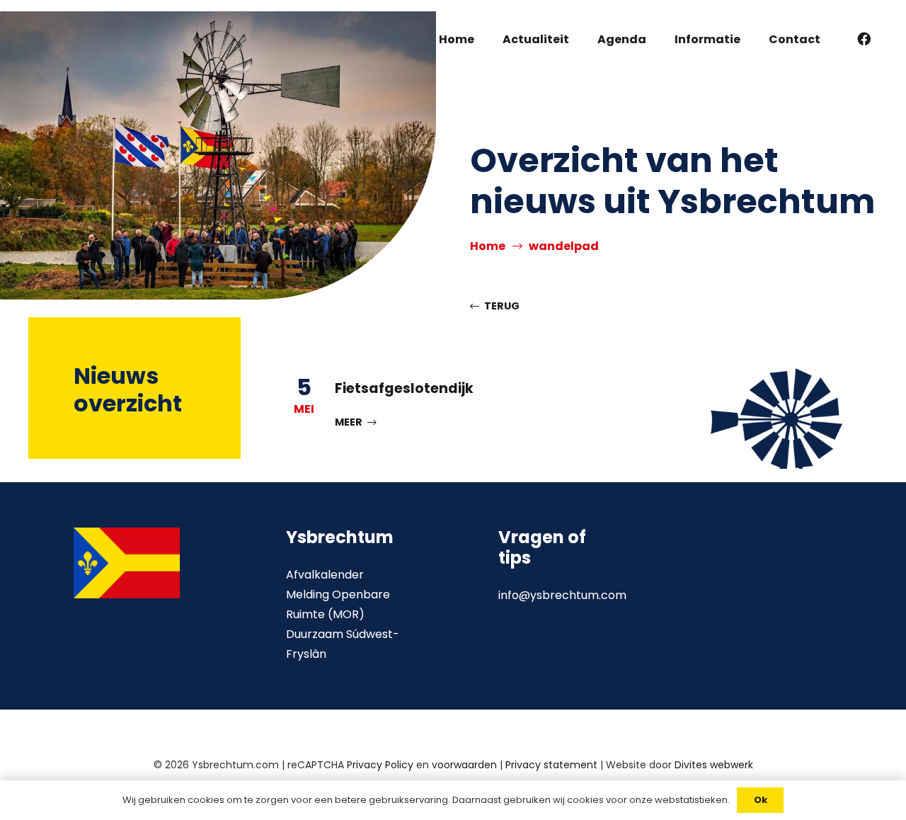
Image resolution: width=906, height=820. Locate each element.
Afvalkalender (325, 574)
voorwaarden (464, 765)
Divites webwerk (714, 765)
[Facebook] (864, 38)
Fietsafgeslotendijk (404, 388)
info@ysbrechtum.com (562, 595)
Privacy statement (551, 765)
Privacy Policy (380, 765)
